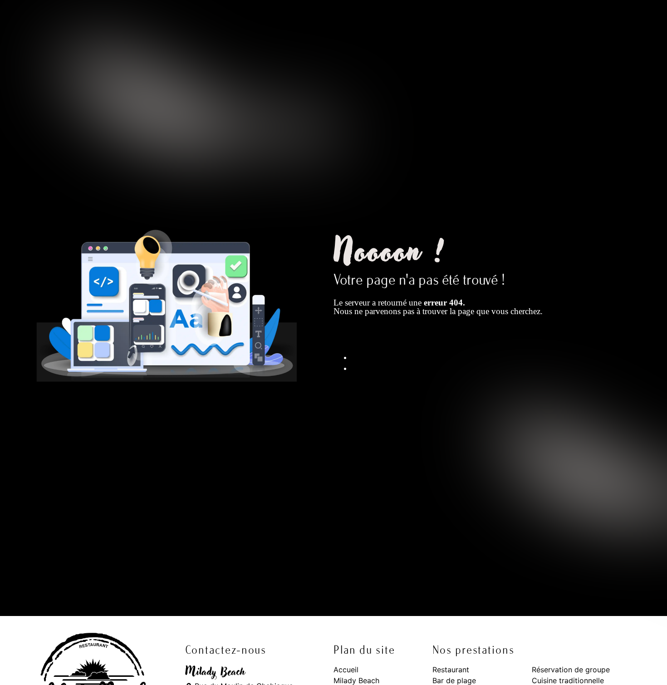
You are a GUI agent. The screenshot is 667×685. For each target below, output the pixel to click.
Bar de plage (454, 680)
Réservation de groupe (571, 669)
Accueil (346, 669)
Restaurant (450, 669)
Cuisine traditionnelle (568, 680)
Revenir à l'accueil (381, 338)
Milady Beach (356, 680)
